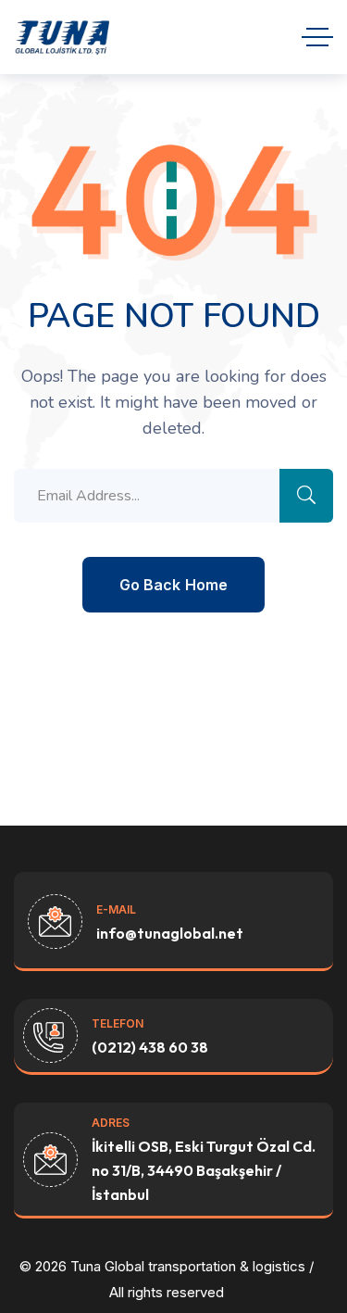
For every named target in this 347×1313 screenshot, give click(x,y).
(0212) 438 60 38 (150, 1047)
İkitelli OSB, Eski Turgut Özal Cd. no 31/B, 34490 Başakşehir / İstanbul (204, 1170)
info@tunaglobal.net (169, 933)
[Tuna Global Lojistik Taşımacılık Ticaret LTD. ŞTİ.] (63, 37)
